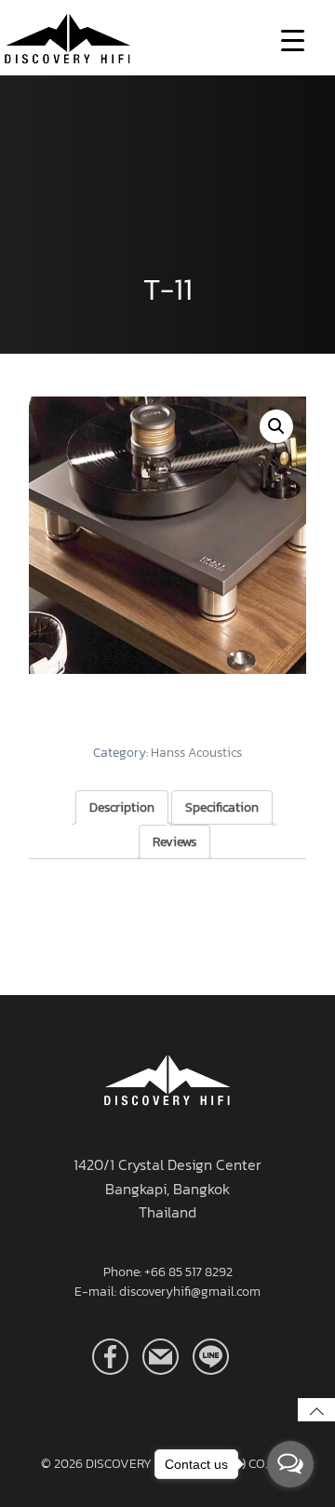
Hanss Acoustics (196, 752)
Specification (222, 807)
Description (121, 807)
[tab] (121, 807)
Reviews (174, 842)
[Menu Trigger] (292, 39)
